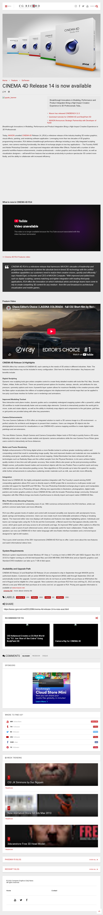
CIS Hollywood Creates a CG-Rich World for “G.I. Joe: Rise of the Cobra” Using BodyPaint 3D (25, 638)
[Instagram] (76, 6)
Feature (14, 80)
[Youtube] (87, 6)
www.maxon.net (18, 588)
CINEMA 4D (27, 135)
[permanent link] (9, 91)
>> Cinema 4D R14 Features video (16, 257)
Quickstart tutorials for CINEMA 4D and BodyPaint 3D (70, 117)
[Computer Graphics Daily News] (29, 7)
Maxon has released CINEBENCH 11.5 (64, 113)
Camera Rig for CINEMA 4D (68, 641)
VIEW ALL (93, 860)
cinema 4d (8, 591)
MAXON (11, 135)
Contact (54, 891)
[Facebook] (79, 6)
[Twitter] (83, 6)
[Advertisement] (51, 181)
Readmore (9, 788)
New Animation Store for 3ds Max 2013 (29, 813)
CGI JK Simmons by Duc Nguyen (25, 782)
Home (5, 80)
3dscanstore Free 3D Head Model (26, 843)
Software (25, 80)
